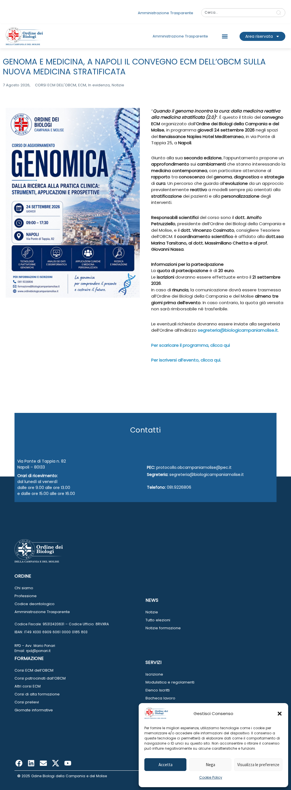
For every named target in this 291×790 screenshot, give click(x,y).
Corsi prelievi (26, 702)
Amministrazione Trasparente (42, 612)
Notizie (152, 612)
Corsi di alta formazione (37, 694)
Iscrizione (154, 674)
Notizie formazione (163, 628)
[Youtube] (67, 763)
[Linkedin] (31, 763)
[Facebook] (18, 763)
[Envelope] (43, 763)
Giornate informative (33, 710)
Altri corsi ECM (27, 686)
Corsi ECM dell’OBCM (33, 670)
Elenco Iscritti (158, 690)
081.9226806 (179, 487)
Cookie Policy (210, 777)
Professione (25, 596)
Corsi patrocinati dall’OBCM (40, 678)
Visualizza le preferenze (258, 764)
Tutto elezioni (158, 620)
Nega (210, 764)
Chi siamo (23, 588)
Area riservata (259, 36)
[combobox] (236, 13)
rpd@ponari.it (38, 650)
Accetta (165, 764)
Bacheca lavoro (160, 698)
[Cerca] (280, 13)
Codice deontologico (34, 604)
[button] (279, 713)
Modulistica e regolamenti (170, 682)
